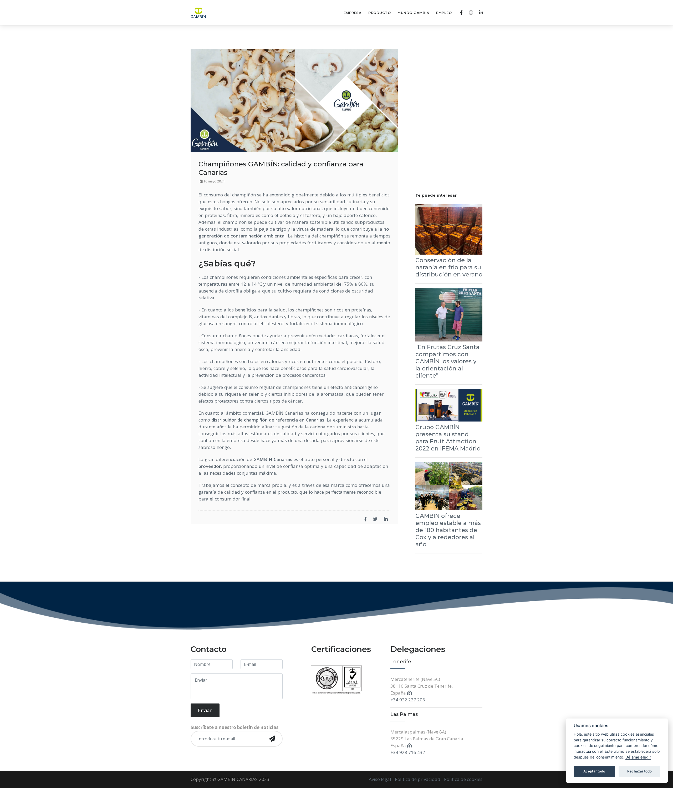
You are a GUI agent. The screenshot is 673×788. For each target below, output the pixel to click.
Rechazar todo (639, 771)
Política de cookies (463, 779)
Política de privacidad (417, 779)
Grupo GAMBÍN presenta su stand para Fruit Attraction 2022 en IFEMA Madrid (448, 438)
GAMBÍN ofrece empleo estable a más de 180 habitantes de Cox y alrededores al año (448, 530)
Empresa (353, 13)
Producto (379, 13)
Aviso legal (380, 779)
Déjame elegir (638, 757)
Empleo (444, 13)
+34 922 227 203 (407, 700)
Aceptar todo (594, 771)
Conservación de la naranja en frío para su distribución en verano (448, 267)
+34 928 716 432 (407, 752)
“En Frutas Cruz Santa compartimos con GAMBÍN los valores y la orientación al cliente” (447, 361)
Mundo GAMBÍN (413, 13)
